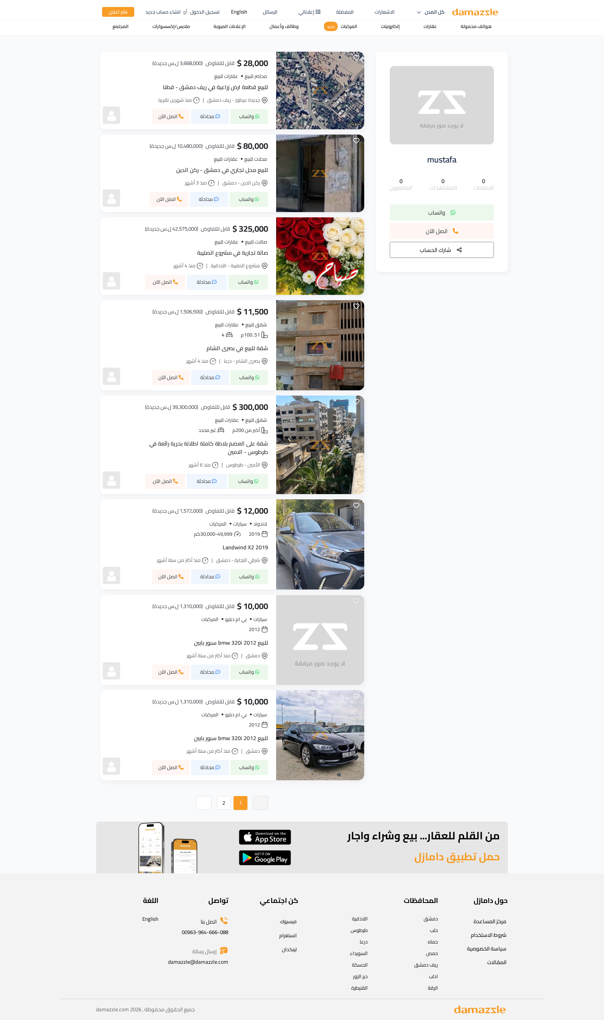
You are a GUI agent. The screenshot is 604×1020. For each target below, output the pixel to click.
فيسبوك (288, 921)
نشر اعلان (118, 11)
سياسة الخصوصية (486, 948)
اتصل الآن (436, 231)
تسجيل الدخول (205, 11)
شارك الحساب (435, 250)
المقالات (496, 962)
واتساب (436, 212)
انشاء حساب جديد (163, 11)
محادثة (207, 116)
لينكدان (289, 949)
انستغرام (288, 935)
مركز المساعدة (490, 921)
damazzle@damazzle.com (198, 962)
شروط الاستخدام (488, 935)
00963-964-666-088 (205, 932)
